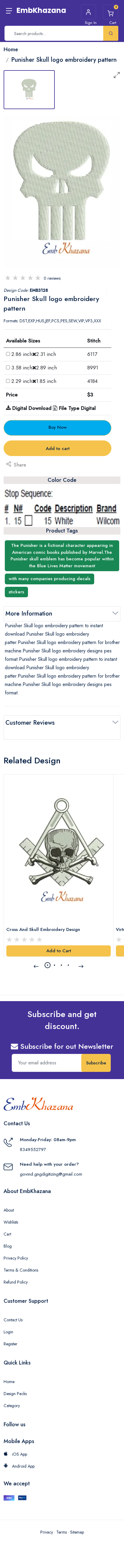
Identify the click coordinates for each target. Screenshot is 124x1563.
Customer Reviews (30, 722)
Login (8, 1332)
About (9, 1210)
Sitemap (77, 1532)
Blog (8, 1246)
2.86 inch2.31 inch (33, 354)
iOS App (19, 1454)
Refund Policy (16, 1282)
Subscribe (96, 1063)
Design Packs (15, 1394)
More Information (28, 613)
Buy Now (57, 427)
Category (12, 1406)
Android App (23, 1466)
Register (10, 1344)
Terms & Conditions (21, 1270)
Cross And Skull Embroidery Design (43, 929)
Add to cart (58, 448)
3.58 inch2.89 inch (34, 367)
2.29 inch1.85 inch (33, 381)
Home (9, 1382)
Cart (7, 1234)
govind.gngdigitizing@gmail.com (51, 1174)
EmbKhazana (41, 10)
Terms (61, 1532)
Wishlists (11, 1222)
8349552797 (33, 1149)
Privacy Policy (16, 1258)
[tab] (29, 89)
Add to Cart (58, 950)
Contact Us (13, 1320)
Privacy (46, 1532)
